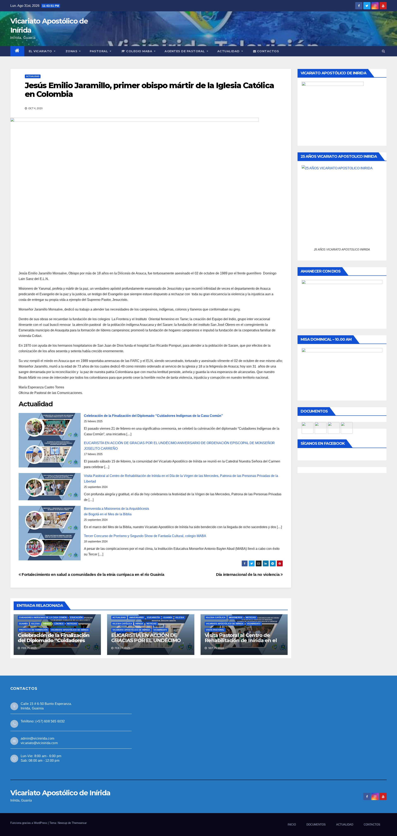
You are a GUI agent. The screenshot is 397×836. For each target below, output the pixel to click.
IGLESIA (35, 624)
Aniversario (136, 617)
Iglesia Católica (122, 624)
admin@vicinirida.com (37, 738)
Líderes (58, 624)
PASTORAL (99, 51)
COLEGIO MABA (139, 51)
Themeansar (79, 822)
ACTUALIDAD (229, 51)
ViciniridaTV (160, 630)
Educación (76, 617)
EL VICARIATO (41, 51)
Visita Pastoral (215, 630)
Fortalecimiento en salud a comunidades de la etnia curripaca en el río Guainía (92, 574)
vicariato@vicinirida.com (39, 743)
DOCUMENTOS (316, 824)
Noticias (72, 624)
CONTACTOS (267, 51)
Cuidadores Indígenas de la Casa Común (43, 617)
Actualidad (32, 76)
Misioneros (235, 617)
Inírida (139, 624)
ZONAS (72, 51)
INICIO (292, 824)
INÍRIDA (47, 624)
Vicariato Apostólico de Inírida (69, 630)
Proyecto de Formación (33, 630)
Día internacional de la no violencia (248, 574)
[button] (383, 51)
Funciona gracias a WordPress (29, 822)
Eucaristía (153, 617)
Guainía (23, 624)
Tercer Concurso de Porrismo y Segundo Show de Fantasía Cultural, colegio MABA (145, 536)
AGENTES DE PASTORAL (185, 51)
